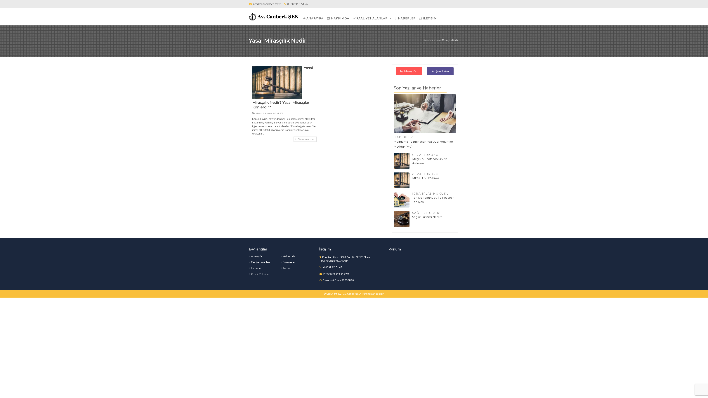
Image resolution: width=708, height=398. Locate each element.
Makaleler (289, 262)
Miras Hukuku (263, 113)
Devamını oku (306, 139)
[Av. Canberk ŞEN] (274, 16)
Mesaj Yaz (411, 71)
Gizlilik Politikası (260, 274)
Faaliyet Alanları (260, 262)
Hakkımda (289, 256)
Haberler (403, 137)
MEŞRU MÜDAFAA (425, 178)
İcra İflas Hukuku (430, 193)
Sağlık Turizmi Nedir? (427, 217)
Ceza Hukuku (425, 155)
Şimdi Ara (442, 71)
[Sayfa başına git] (701, 393)
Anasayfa (428, 40)
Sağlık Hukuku (427, 213)
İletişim (287, 268)
